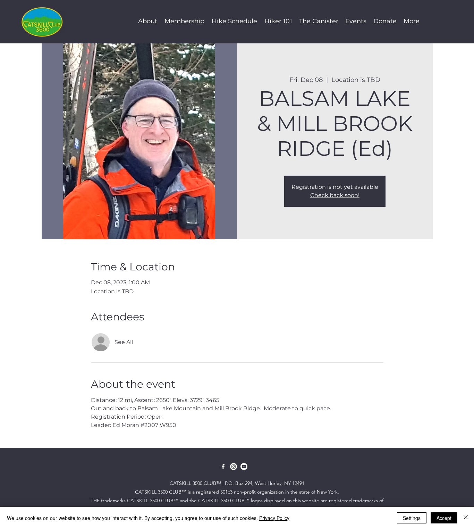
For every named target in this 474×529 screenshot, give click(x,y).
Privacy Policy (274, 517)
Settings (412, 517)
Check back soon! (334, 195)
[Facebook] (223, 466)
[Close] (466, 517)
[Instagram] (233, 466)
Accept (444, 517)
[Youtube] (243, 466)
